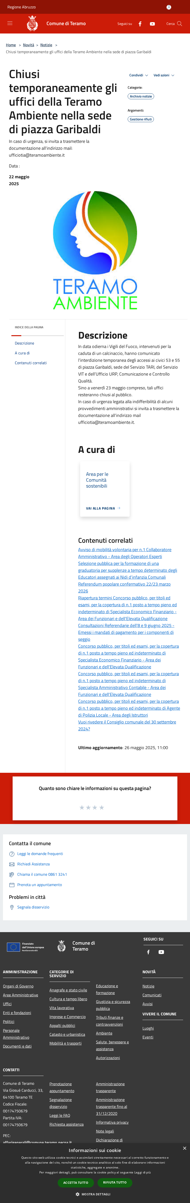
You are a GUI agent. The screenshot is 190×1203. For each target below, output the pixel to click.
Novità (28, 45)
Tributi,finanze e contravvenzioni (109, 1020)
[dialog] (95, 1173)
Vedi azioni (162, 75)
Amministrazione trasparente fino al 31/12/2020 (111, 1106)
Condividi (136, 75)
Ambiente (104, 1033)
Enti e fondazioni (17, 1013)
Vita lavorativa (61, 1008)
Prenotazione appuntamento (61, 1087)
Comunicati (152, 995)
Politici (8, 1021)
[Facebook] (138, 23)
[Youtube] (150, 23)
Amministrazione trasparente (110, 1087)
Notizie (46, 45)
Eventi (147, 1037)
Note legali (105, 1131)
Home (11, 45)
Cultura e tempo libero (68, 999)
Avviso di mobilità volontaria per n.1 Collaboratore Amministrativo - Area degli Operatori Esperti (124, 553)
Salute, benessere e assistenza (112, 1045)
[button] (94, 1194)
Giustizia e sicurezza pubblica (113, 1005)
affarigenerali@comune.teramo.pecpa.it (37, 1142)
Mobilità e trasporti (65, 1043)
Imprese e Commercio (67, 1017)
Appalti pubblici (62, 1025)
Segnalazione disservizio (60, 1103)
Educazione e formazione (107, 989)
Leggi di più (142, 1172)
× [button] (184, 1148)
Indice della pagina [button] (29, 327)
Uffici (7, 1004)
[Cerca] (180, 24)
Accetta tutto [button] (75, 1183)
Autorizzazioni (108, 1058)
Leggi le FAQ (59, 1115)
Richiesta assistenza (66, 1124)
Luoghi (148, 1028)
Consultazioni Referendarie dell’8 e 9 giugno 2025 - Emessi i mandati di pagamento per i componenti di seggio (126, 632)
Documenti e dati (17, 1046)
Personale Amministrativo (16, 1033)
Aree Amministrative (20, 995)
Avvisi (147, 1004)
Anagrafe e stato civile (68, 990)
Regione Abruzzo (21, 7)
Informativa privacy (112, 1122)
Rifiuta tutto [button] (115, 1182)
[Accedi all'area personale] (169, 7)
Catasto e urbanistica (67, 1034)
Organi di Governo (18, 986)
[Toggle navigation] (10, 23)
